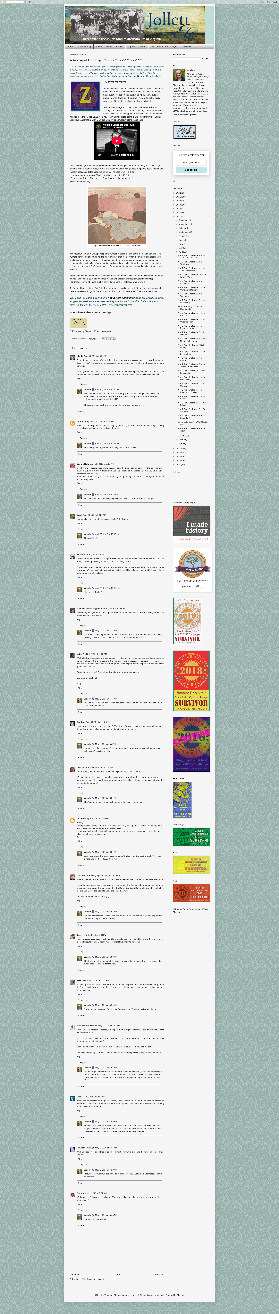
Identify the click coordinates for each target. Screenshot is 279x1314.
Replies (83, 384)
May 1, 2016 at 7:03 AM (106, 1067)
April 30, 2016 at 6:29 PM (108, 875)
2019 (178, 205)
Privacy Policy (84, 46)
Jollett (99, 46)
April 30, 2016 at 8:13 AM (102, 464)
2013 (178, 456)
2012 (178, 460)
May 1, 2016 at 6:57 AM (106, 911)
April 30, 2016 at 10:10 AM (107, 534)
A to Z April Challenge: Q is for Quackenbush (192, 320)
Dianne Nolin (83, 464)
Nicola (80, 356)
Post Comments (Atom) (93, 1279)
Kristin (80, 554)
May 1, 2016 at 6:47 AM (106, 744)
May (181, 248)
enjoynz (160, 1295)
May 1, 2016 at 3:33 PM (106, 1215)
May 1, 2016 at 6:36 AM (94, 1097)
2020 (178, 201)
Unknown (81, 818)
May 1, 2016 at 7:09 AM (106, 1121)
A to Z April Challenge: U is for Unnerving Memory (191, 288)
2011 (178, 464)
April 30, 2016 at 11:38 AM (98, 722)
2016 (178, 217)
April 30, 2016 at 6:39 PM (94, 935)
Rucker (119, 46)
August (182, 236)
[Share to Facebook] (111, 338)
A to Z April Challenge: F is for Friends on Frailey (191, 391)
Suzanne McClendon (87, 1025)
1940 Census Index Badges (164, 46)
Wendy (87, 389)
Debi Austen (83, 767)
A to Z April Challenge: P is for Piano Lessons (191, 327)
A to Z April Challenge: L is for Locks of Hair (191, 352)
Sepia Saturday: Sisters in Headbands (190, 307)
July (181, 240)
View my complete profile (184, 115)
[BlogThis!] (105, 338)
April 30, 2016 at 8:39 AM (95, 554)
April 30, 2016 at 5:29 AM (95, 356)
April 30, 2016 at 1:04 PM (101, 767)
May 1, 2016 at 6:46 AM (106, 699)
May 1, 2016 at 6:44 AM (106, 630)
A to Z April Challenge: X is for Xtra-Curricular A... (191, 269)
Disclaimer (187, 46)
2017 (178, 212)
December (184, 220)
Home (70, 46)
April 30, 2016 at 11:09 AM (95, 654)
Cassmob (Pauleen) (86, 875)
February (183, 439)
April (181, 252)
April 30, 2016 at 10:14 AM (107, 389)
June (181, 244)
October (183, 228)
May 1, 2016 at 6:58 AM (106, 957)
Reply (79, 378)
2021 (178, 197)
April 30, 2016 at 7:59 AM (102, 421)
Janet (79, 935)
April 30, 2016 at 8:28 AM (94, 515)
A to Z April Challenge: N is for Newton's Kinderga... (191, 339)
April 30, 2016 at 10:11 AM (107, 494)
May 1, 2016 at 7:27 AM (96, 1193)
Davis (109, 46)
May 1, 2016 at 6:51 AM (106, 798)
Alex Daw (81, 980)
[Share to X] (108, 338)
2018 (178, 209)
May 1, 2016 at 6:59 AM (106, 1005)
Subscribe (191, 169)
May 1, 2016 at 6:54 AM (106, 852)
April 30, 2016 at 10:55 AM (113, 608)
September (184, 232)
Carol (79, 515)
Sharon (80, 1193)
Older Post (158, 1274)
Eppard (131, 46)
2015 (178, 448)
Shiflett (142, 46)
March (182, 436)
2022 (178, 193)
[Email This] (103, 338)
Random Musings (85, 1148)
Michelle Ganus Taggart (88, 608)
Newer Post (75, 1274)
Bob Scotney (83, 421)
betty (79, 654)
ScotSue (81, 722)
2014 (178, 452)
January (183, 444)
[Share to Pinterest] (114, 338)
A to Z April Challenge (121, 297)
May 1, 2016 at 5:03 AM (109, 1025)
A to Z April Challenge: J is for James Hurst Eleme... (191, 365)
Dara (79, 1097)
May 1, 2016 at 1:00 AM (98, 980)
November (184, 224)
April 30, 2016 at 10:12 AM (107, 443)
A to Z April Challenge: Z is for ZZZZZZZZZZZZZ (191, 256)
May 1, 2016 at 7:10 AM (106, 1170)
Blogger (180, 1295)
